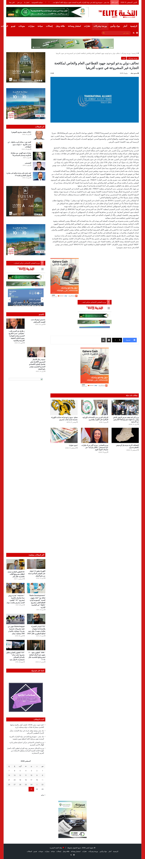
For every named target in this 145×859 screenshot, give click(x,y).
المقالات (29, 851)
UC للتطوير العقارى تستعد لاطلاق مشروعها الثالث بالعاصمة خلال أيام (16, 574)
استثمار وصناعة (74, 26)
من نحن (19, 2)
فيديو (13, 26)
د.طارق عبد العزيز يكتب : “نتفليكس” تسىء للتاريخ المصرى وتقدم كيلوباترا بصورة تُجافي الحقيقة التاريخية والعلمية (16, 335)
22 (42, 784)
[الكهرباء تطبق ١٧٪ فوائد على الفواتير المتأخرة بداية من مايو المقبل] (36, 564)
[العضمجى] (39, 166)
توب (123, 58)
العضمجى (28, 163)
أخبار (125, 26)
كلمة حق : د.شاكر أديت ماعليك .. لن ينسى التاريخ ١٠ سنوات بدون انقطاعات (19, 144)
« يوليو (43, 795)
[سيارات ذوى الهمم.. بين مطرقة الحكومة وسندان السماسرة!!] (39, 156)
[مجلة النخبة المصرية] (118, 13)
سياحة (40, 26)
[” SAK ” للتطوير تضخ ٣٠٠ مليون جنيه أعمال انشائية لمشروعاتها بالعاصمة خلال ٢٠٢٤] (36, 645)
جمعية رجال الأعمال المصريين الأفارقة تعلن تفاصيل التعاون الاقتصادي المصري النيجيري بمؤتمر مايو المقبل (37, 364)
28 (9, 784)
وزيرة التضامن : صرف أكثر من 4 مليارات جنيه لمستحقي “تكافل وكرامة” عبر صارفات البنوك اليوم (94, 447)
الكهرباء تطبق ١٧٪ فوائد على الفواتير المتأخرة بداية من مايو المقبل (36, 573)
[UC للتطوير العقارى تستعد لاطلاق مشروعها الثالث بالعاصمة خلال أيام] (15, 564)
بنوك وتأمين (115, 26)
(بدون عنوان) (73, 445)
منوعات (21, 26)
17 (31, 780)
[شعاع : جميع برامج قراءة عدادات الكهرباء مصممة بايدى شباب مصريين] (64, 407)
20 (15, 780)
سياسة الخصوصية (37, 2)
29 (42, 789)
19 (20, 780)
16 (37, 780)
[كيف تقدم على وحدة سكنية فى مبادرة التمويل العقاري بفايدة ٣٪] (39, 176)
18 (26, 780)
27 (14, 784)
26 (20, 784)
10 (31, 775)
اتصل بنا (26, 2)
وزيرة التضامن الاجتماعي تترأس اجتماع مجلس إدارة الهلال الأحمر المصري (86, 2)
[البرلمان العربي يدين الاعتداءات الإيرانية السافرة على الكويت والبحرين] (94, 407)
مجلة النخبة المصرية (56, 848)
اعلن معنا (12, 2)
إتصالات (49, 26)
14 (9, 775)
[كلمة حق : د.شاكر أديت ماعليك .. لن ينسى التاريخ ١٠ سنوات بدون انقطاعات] (39, 145)
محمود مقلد (134, 73)
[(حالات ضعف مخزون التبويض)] (39, 135)
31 (31, 789)
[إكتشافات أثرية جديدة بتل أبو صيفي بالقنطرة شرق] (125, 435)
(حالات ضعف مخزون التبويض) (21, 132)
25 (26, 784)
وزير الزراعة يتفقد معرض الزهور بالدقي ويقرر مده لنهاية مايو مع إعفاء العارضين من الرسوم (126, 419)
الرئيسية (133, 26)
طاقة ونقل (60, 26)
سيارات (31, 26)
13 (14, 775)
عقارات (87, 26)
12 (20, 775)
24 (31, 784)
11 (26, 775)
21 (9, 780)
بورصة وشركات (100, 26)
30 (37, 789)
